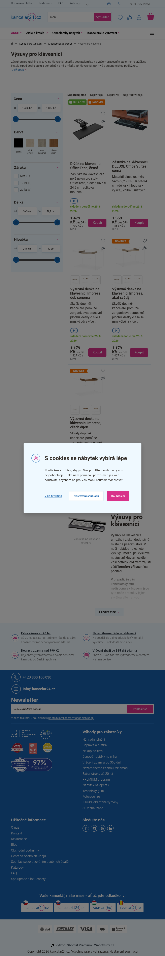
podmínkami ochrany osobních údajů (70, 718)
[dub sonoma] (40, 146)
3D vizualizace (91, 808)
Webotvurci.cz (102, 945)
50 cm (49, 248)
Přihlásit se (139, 709)
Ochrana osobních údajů (27, 856)
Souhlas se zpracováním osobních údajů (38, 862)
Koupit (95, 223)
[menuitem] (14, 33)
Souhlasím (116, 495)
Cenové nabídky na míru (98, 756)
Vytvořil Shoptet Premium (72, 945)
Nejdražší (112, 94)
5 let (23, 176)
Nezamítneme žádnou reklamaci (113, 633)
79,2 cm (49, 211)
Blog (13, 844)
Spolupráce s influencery (27, 879)
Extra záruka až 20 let (34, 633)
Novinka (96, 102)
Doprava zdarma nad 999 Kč (39, 650)
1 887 (48, 108)
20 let (24, 189)
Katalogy (73, 3)
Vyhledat (101, 17)
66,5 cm (26, 211)
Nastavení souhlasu (84, 495)
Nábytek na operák (94, 785)
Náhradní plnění (92, 739)
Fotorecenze (89, 796)
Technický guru (92, 791)
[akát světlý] (28, 146)
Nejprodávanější (132, 94)
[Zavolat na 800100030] (135, 4)
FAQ (59, 3)
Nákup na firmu (92, 751)
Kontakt (15, 833)
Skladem (78, 102)
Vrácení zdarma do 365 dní (100, 762)
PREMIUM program (94, 779)
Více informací (52, 495)
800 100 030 (35, 677)
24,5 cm (26, 248)
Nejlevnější (95, 94)
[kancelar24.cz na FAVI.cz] (16, 750)
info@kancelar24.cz (37, 689)
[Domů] (11, 44)
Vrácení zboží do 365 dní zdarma (113, 650)
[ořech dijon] (52, 146)
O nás (14, 827)
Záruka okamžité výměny (99, 802)
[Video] (87, 201)
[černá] (17, 146)
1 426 (24, 108)
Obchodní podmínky (24, 850)
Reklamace (44, 3)
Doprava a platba (20, 3)
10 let (24, 182)
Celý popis (16, 69)
